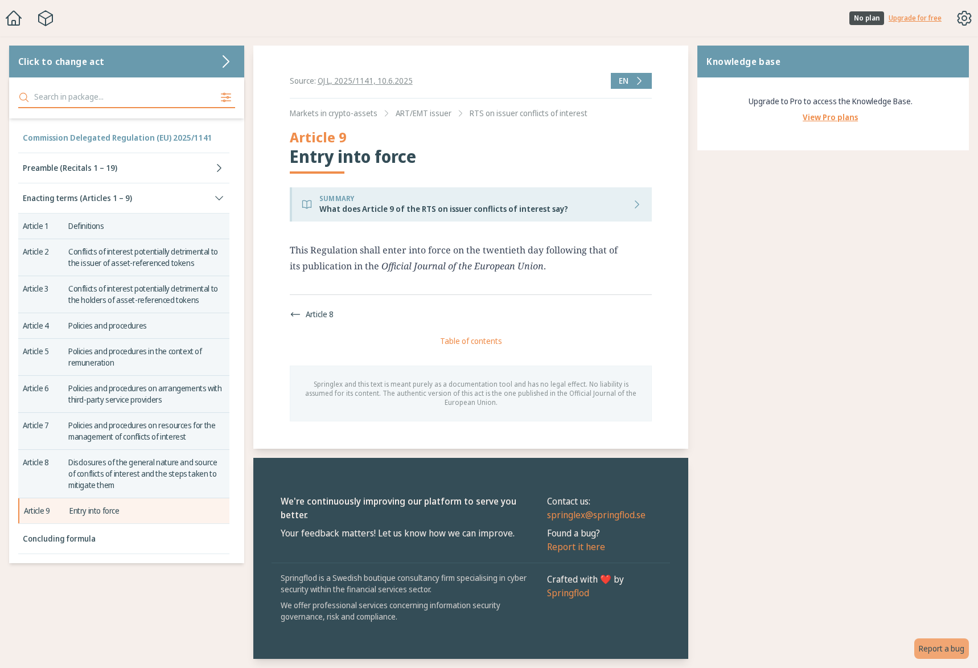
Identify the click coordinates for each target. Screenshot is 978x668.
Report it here (576, 546)
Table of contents (471, 340)
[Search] (24, 97)
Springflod (568, 593)
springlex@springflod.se (596, 515)
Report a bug (941, 648)
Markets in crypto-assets (333, 113)
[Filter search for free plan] (226, 97)
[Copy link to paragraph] (633, 250)
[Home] (13, 18)
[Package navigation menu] (45, 18)
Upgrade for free (915, 18)
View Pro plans (830, 117)
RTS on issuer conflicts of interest (528, 113)
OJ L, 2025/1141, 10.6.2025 (365, 80)
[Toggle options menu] (964, 18)
